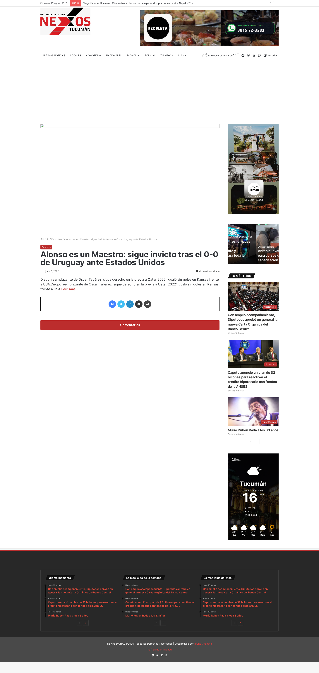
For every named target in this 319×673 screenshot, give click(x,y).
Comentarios (130, 325)
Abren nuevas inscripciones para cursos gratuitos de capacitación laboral (252, 255)
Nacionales (113, 55)
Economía (133, 55)
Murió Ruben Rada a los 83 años (253, 430)
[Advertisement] (159, 93)
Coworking (93, 55)
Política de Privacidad (160, 649)
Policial (150, 55)
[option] (253, 244)
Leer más (68, 289)
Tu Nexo (165, 55)
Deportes (56, 239)
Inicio (46, 239)
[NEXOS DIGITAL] (65, 21)
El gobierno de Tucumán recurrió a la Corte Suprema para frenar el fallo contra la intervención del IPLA (142, 4)
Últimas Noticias (54, 55)
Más (181, 55)
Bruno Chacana (203, 643)
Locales (75, 55)
